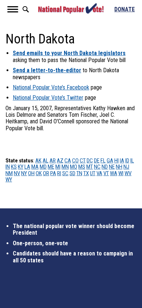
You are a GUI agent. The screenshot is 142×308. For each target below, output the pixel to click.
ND (105, 166)
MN (65, 166)
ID (127, 160)
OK (39, 173)
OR (46, 173)
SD (72, 173)
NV (17, 173)
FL (103, 160)
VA (99, 173)
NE (112, 166)
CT (83, 160)
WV (128, 173)
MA (35, 166)
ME (51, 166)
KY (20, 166)
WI (120, 173)
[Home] (71, 8)
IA (122, 160)
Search (25, 9)
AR (53, 160)
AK (38, 160)
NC (97, 166)
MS (81, 166)
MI (57, 166)
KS (14, 166)
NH (119, 166)
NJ (126, 166)
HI (116, 160)
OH (31, 173)
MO (73, 166)
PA (53, 173)
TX (86, 173)
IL (132, 160)
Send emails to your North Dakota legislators (69, 53)
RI (59, 173)
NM (9, 173)
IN (7, 166)
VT (106, 173)
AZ (60, 160)
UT (92, 173)
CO (75, 160)
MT (89, 166)
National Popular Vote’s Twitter (48, 97)
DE (96, 160)
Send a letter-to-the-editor (47, 70)
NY (24, 173)
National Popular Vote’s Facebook (51, 87)
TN (79, 173)
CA (67, 160)
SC (65, 173)
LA (27, 166)
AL (45, 160)
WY (8, 179)
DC (90, 160)
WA (113, 173)
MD (43, 166)
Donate (124, 9)
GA (110, 160)
